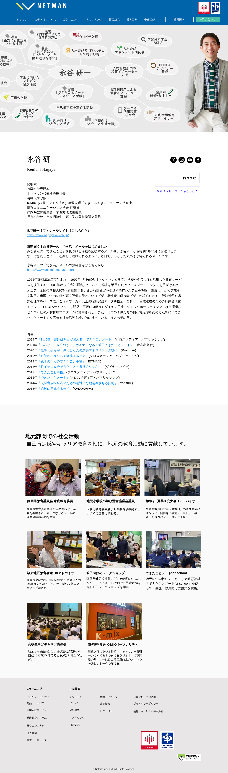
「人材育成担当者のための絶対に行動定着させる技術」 (77, 383)
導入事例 (32, 733)
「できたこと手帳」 (51, 372)
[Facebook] (198, 160)
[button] (73, 18)
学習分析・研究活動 (144, 697)
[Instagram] (181, 160)
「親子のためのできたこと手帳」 (61, 361)
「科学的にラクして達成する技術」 (63, 356)
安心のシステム (35, 725)
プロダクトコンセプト (39, 697)
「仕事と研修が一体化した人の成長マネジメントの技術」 (79, 350)
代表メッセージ (109, 697)
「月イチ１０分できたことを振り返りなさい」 (71, 367)
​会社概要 (74, 710)
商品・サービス (35, 703)
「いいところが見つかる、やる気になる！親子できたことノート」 (85, 345)
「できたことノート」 (53, 377)
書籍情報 (105, 703)
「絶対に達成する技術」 (55, 388)
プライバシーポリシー (145, 703)
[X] (173, 160)
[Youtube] (190, 160)
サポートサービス (37, 740)
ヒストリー (106, 711)
